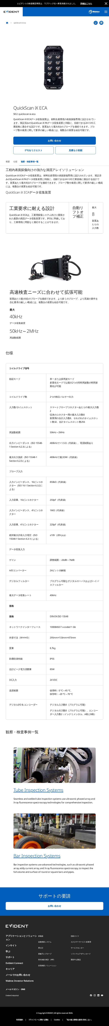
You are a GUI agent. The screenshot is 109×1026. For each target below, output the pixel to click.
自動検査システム (44, 942)
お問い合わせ (54, 140)
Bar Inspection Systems (36, 856)
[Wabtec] (94, 11)
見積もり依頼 (75, 150)
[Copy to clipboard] (96, 23)
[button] (54, 67)
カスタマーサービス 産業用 (81, 942)
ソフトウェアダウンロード (81, 954)
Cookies (57, 1019)
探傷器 (40, 936)
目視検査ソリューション (47, 965)
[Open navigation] (106, 12)
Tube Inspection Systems (38, 790)
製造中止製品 (76, 959)
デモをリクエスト (33, 150)
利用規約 (19, 1019)
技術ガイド (75, 936)
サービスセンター (77, 948)
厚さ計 (40, 948)
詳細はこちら (86, 3)
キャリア (10, 968)
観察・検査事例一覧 (29, 161)
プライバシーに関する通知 (38, 1019)
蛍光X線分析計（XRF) (46, 959)
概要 (8, 161)
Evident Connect (14, 963)
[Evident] (11, 11)
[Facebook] (91, 995)
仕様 (15, 161)
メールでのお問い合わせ (18, 974)
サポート (10, 957)
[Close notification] (106, 3)
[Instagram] (94, 995)
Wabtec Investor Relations (20, 980)
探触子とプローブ (44, 954)
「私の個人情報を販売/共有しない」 (79, 1019)
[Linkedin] (98, 995)
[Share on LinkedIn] (101, 23)
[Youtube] (102, 995)
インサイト (11, 945)
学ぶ (8, 951)
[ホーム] (7, 22)
